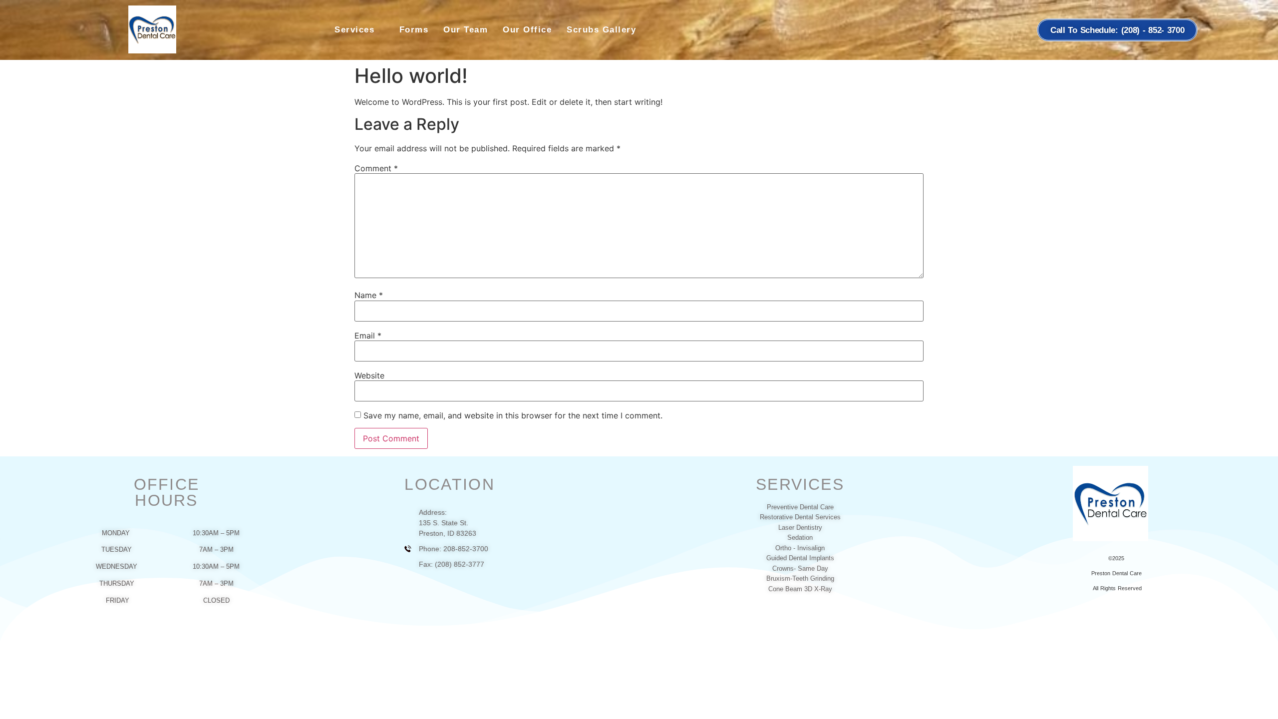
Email (367, 336)
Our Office (527, 29)
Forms (414, 29)
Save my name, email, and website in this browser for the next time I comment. (512, 415)
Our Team (465, 29)
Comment (376, 168)
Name (368, 295)
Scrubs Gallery (601, 29)
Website (369, 375)
